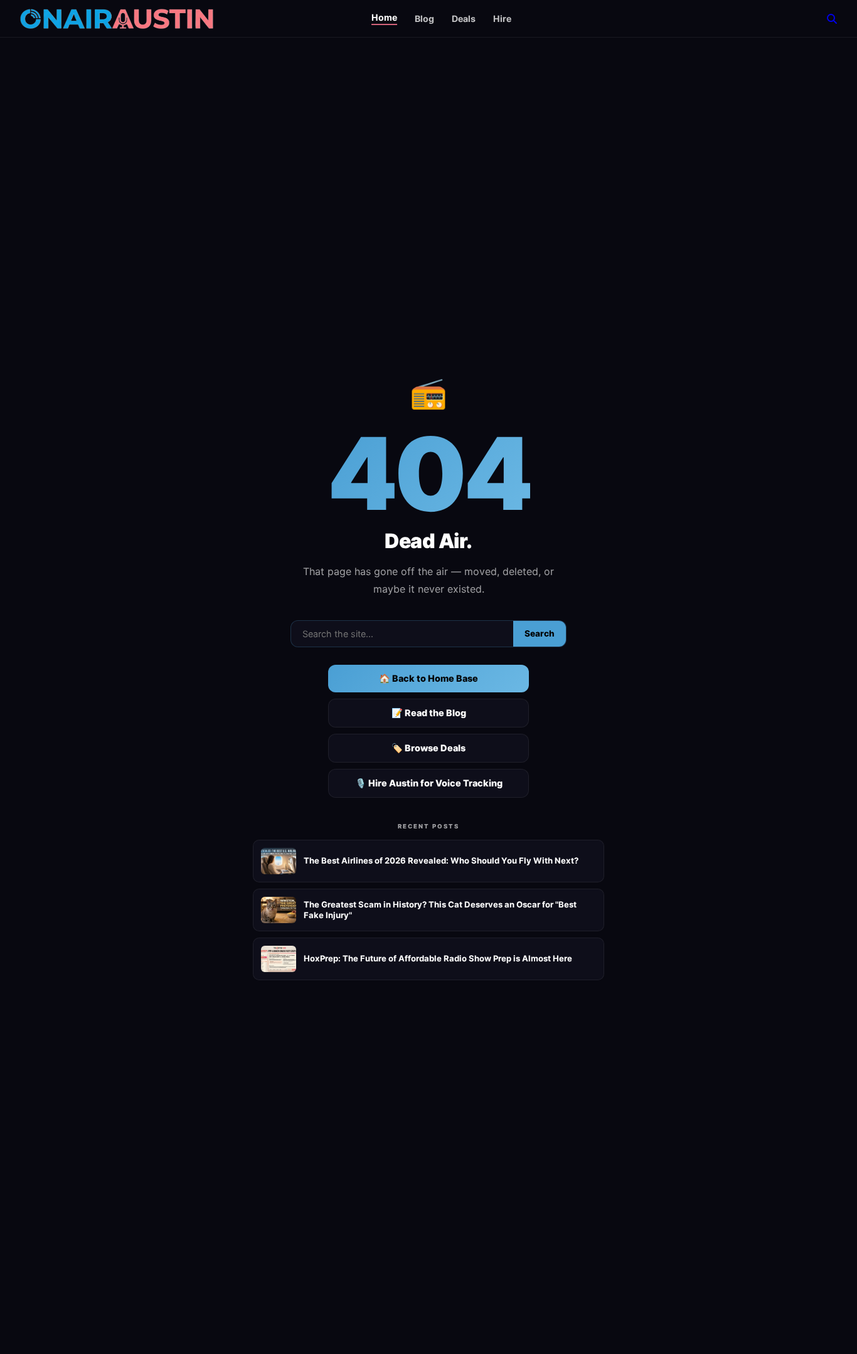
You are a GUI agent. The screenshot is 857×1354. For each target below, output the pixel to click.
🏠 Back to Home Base (428, 678)
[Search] (832, 19)
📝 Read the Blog (428, 712)
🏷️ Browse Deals (428, 748)
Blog (424, 18)
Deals (464, 18)
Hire (502, 18)
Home (384, 17)
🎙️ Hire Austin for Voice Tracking (429, 783)
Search (539, 633)
